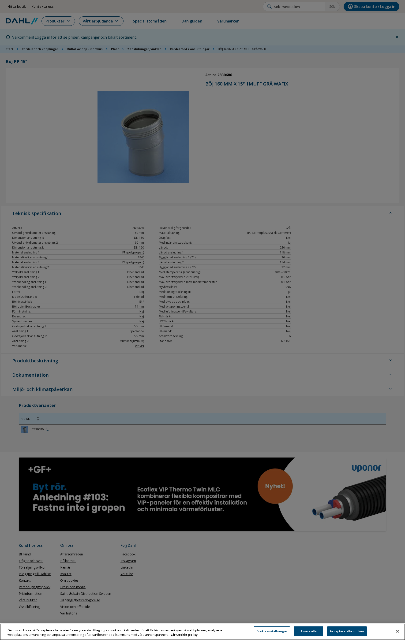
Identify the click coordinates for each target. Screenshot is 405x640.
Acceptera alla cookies (347, 631)
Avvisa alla (308, 631)
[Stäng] (397, 631)
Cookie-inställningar (272, 631)
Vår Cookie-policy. (184, 635)
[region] (202, 631)
